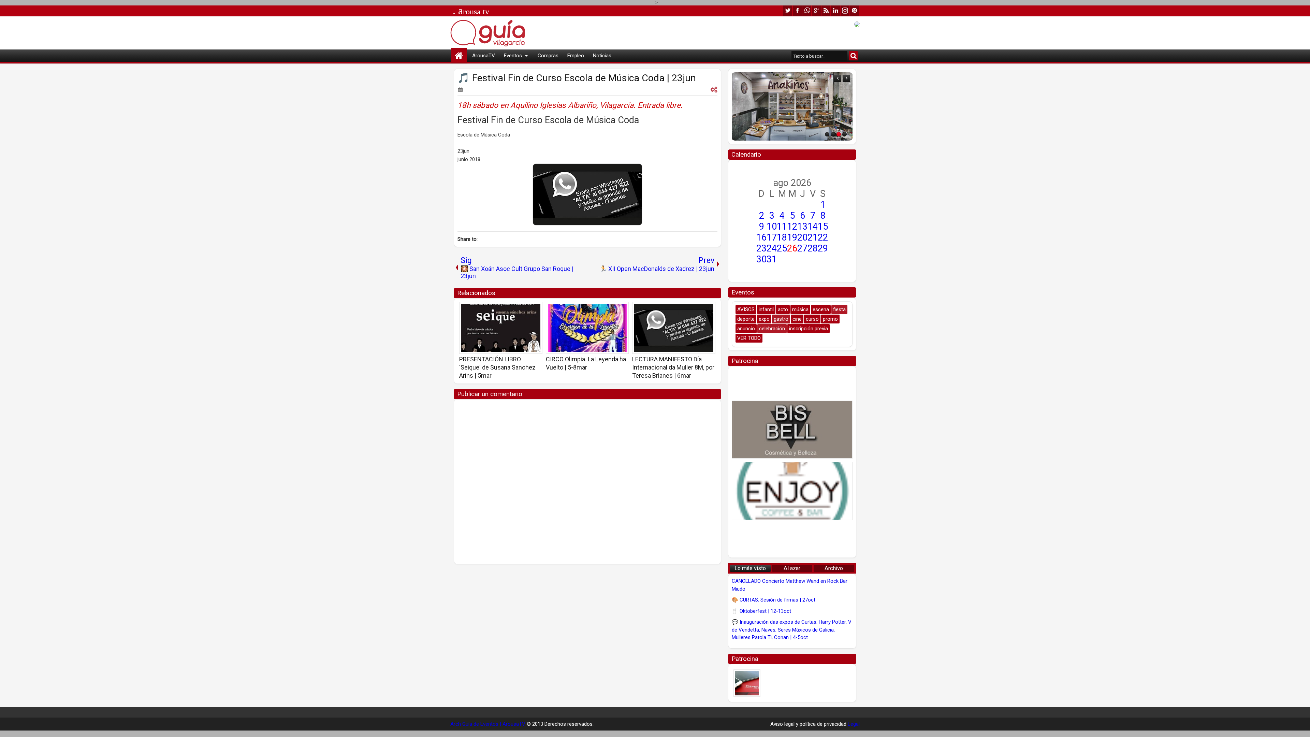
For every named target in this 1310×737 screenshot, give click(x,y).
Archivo (834, 568)
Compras (548, 56)
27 (802, 248)
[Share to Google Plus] (535, 309)
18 (782, 237)
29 (823, 248)
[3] (838, 134)
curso (812, 319)
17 (772, 237)
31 (772, 259)
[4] (844, 134)
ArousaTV (483, 56)
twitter (787, 10)
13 (802, 226)
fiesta (839, 309)
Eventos (513, 56)
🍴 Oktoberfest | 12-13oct (761, 611)
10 (772, 226)
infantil (766, 309)
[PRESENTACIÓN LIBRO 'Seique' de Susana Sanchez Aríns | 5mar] (500, 328)
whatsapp (806, 10)
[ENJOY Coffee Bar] (792, 491)
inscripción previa (808, 329)
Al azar (792, 568)
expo (764, 319)
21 (812, 237)
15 (823, 226)
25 (782, 248)
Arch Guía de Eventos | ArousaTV (487, 724)
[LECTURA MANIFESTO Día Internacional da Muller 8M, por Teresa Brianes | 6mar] (673, 328)
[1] (827, 134)
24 (772, 248)
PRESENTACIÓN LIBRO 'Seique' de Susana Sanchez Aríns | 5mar (497, 367)
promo (830, 319)
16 (761, 237)
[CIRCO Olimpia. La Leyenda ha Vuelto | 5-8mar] (587, 328)
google (816, 10)
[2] (833, 134)
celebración (772, 329)
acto (783, 309)
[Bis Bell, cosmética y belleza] (792, 429)
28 (812, 248)
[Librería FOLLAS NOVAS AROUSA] (792, 106)
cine (797, 319)
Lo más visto (750, 568)
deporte (746, 319)
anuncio (746, 329)
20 (802, 237)
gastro (781, 319)
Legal (854, 724)
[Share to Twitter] (527, 309)
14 (812, 226)
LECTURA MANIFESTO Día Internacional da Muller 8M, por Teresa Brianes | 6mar (673, 367)
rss (825, 10)
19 (792, 237)
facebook (797, 10)
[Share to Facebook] (519, 309)
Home (459, 55)
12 (792, 226)
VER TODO (749, 338)
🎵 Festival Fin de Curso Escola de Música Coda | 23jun (576, 78)
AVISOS (746, 309)
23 (761, 248)
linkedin (835, 10)
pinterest (854, 10)
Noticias (602, 56)
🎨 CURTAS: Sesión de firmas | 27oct (773, 600)
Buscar (853, 55)
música (800, 309)
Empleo (575, 56)
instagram (845, 10)
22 (823, 237)
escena (821, 309)
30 (761, 259)
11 (782, 226)
